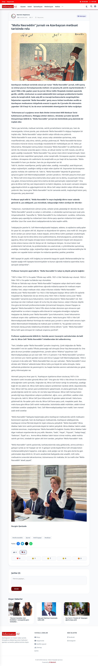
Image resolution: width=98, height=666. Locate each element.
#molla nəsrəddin (18, 538)
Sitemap (39, 647)
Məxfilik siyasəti (41, 644)
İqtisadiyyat (38, 6)
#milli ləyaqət (37, 538)
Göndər (16, 589)
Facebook (71, 637)
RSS (37, 651)
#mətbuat (47, 538)
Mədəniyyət (48, 6)
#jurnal (28, 538)
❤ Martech (52, 662)
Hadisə (57, 6)
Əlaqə (3, 1)
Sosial (30, 6)
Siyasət (23, 6)
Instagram (72, 641)
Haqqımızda (10, 1)
